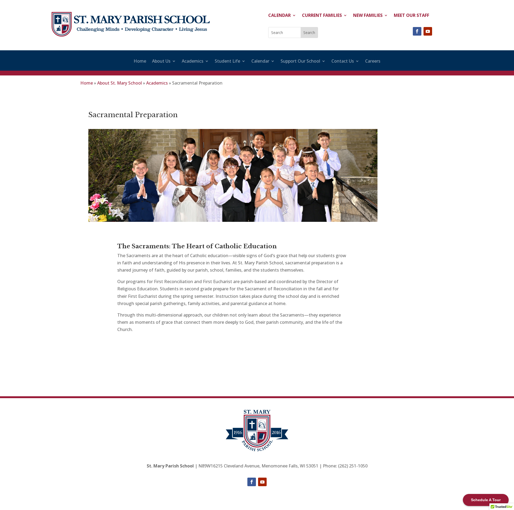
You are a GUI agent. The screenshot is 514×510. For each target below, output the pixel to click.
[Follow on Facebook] (417, 31)
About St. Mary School (119, 83)
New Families (368, 15)
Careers (372, 61)
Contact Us (342, 61)
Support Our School (300, 61)
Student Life (227, 61)
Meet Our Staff (411, 15)
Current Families (322, 15)
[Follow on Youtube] (428, 31)
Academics (192, 61)
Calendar (279, 15)
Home (140, 61)
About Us (161, 61)
